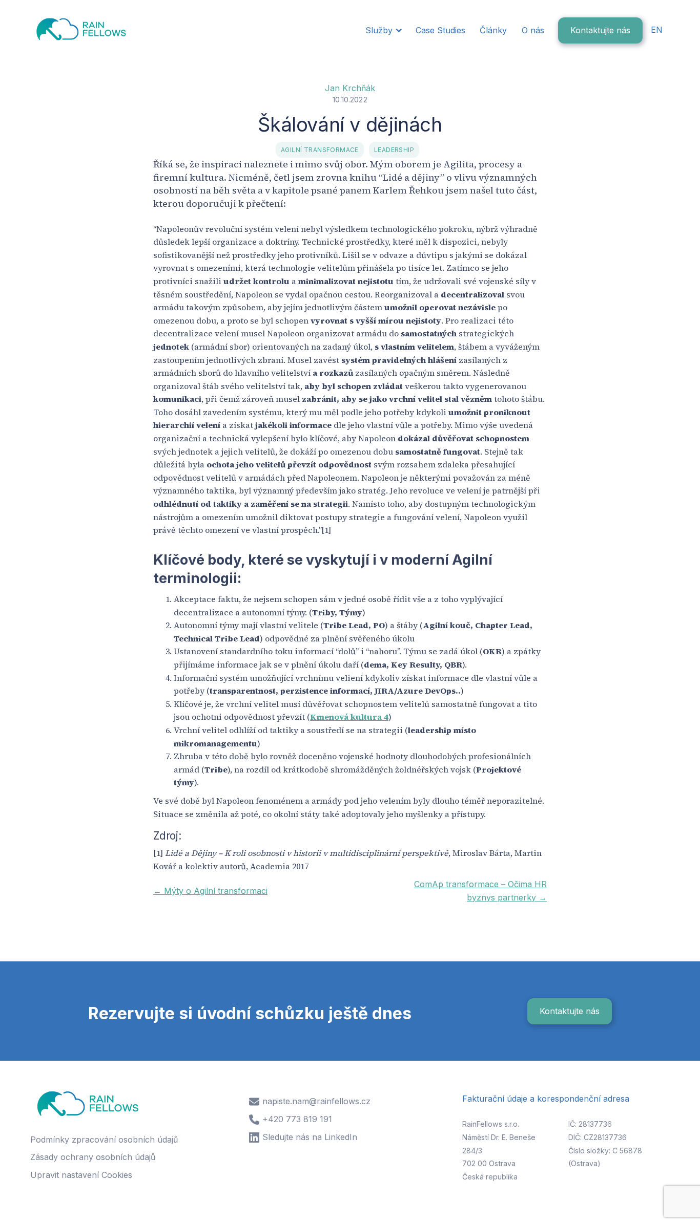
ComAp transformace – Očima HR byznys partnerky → (480, 891)
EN (657, 30)
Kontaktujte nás (600, 30)
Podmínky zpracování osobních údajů (104, 1139)
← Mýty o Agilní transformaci (210, 891)
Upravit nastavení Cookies (81, 1175)
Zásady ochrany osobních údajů (92, 1157)
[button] (383, 30)
